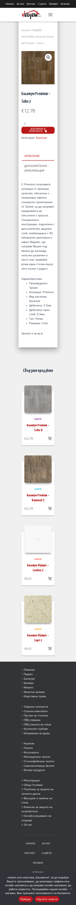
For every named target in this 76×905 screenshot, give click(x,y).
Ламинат (29, 669)
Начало (10, 4)
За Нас (20, 4)
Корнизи (29, 743)
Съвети (42, 4)
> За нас (26, 824)
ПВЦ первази (32, 719)
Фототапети (31, 752)
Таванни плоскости (36, 706)
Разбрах (25, 899)
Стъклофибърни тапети (39, 761)
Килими (29, 683)
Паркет (28, 674)
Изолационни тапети (37, 756)
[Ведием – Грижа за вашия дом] (32, 15)
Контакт (31, 4)
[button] (48, 57)
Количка (65, 4)
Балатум (41, 36)
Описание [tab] (32, 155)
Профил (53, 4)
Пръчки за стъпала (36, 715)
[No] (71, 889)
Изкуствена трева (35, 696)
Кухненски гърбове (36, 728)
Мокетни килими (34, 692)
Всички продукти (34, 770)
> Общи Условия (32, 784)
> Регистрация (30, 780)
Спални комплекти (36, 711)
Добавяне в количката (37, 130)
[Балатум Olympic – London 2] (38, 539)
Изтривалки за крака (37, 733)
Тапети (28, 747)
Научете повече (47, 899)
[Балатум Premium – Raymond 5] (38, 469)
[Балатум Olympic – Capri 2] (38, 609)
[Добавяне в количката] (50, 439)
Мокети (28, 687)
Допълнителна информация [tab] (35, 168)
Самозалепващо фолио (39, 765)
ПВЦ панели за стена (37, 724)
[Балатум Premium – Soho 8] (38, 399)
